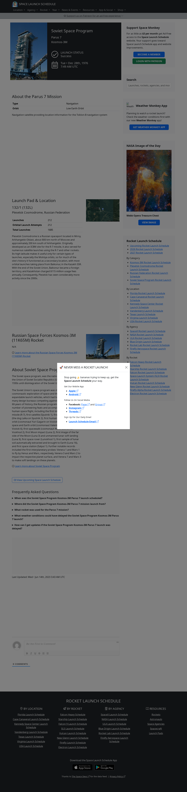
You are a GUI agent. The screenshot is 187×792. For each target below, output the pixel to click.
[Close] (126, 367)
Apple (72, 390)
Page (84, 404)
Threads (74, 411)
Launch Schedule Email (82, 421)
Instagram (75, 408)
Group (99, 404)
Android (74, 394)
